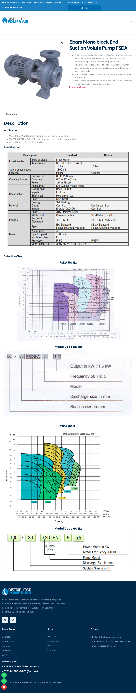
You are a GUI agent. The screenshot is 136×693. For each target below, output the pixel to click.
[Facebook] (82, 8)
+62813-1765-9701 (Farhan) (20, 671)
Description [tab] (11, 114)
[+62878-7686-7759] (3, 7)
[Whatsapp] (4, 675)
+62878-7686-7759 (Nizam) (20, 666)
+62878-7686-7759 (13, 7)
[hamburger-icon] (131, 21)
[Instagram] (87, 8)
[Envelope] (4, 687)
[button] (62, 43)
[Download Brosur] (78, 87)
